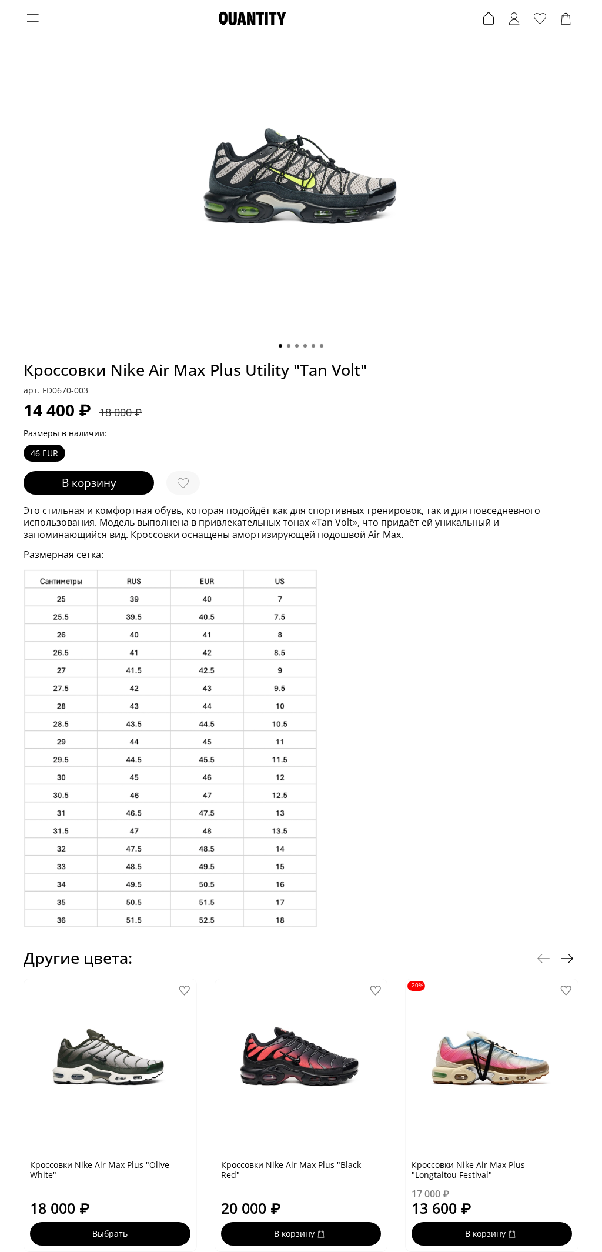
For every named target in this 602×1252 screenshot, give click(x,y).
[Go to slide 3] (297, 346)
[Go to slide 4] (305, 346)
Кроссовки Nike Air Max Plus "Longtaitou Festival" (468, 1169)
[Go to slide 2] (288, 346)
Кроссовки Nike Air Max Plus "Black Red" (291, 1169)
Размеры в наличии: (65, 434)
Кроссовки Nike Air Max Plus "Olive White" (99, 1169)
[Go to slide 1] (280, 346)
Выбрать (110, 1233)
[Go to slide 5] (313, 346)
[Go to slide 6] (321, 346)
